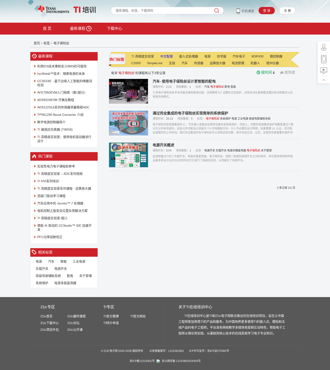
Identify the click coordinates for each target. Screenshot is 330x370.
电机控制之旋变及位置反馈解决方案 (62, 210)
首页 (37, 43)
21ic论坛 (73, 323)
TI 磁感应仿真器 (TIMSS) (55, 129)
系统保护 (42, 283)
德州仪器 (272, 63)
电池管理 (238, 63)
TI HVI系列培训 (48, 181)
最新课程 (78, 28)
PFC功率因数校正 (49, 237)
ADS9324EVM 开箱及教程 (55, 100)
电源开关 (60, 268)
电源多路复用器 (65, 283)
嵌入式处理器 (188, 56)
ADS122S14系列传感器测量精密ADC (63, 107)
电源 (39, 261)
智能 (63, 261)
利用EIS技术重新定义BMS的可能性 (62, 66)
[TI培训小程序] (323, 59)
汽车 (51, 261)
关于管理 (85, 276)
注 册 (287, 10)
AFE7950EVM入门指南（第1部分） (62, 92)
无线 (172, 63)
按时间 (266, 72)
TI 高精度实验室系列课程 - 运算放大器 (64, 188)
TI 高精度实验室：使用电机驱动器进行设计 (64, 139)
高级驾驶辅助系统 (48, 276)
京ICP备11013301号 (142, 361)
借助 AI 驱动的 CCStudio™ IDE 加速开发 (64, 227)
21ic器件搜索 (76, 316)
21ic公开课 (75, 329)
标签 (47, 43)
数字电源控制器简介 (51, 122)
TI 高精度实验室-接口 (52, 218)
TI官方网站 (138, 316)
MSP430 (257, 56)
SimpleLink (155, 63)
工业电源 (79, 261)
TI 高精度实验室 (142, 56)
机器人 (255, 63)
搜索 (216, 10)
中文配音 (166, 56)
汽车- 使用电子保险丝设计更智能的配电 (184, 81)
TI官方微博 (111, 316)
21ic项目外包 (49, 329)
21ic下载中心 (49, 323)
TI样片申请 (111, 323)
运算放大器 (217, 63)
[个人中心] (323, 47)
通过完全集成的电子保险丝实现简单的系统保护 (190, 113)
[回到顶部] (323, 79)
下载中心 (114, 28)
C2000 (136, 63)
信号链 (221, 56)
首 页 (47, 28)
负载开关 (42, 268)
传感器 (198, 63)
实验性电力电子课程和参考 (56, 166)
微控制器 (276, 56)
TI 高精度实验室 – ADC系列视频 (60, 173)
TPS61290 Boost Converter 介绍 (60, 114)
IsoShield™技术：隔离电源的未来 (61, 73)
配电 (70, 276)
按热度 (289, 72)
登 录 (266, 10)
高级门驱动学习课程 (51, 196)
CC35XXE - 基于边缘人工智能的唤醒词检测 (64, 83)
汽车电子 (239, 56)
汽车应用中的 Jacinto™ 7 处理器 (60, 203)
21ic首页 (46, 316)
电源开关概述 (163, 145)
